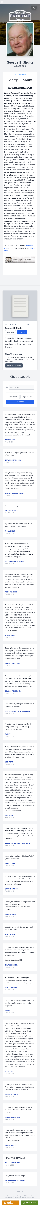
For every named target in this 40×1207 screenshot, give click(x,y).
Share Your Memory (14, 365)
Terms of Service (26, 1197)
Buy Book (22, 332)
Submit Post (20, 402)
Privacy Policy (14, 1197)
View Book (10, 332)
